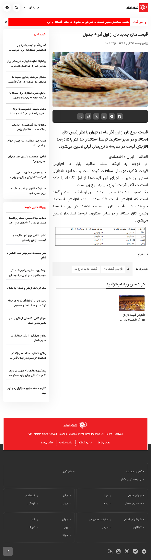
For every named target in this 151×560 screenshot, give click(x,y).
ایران (129, 157)
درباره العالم (85, 443)
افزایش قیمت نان (113, 269)
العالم (142, 157)
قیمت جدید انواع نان (85, 269)
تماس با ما (104, 443)
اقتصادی (116, 157)
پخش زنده (47, 443)
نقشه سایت (65, 443)
